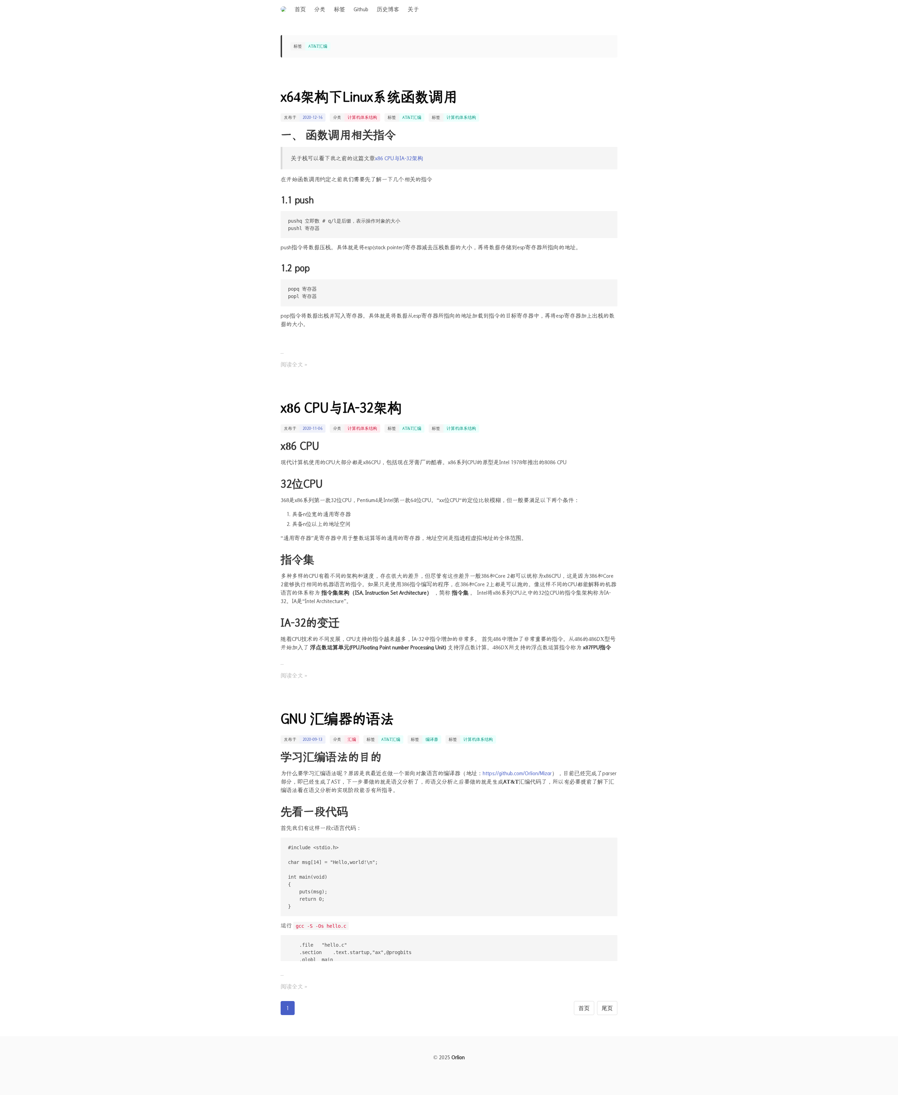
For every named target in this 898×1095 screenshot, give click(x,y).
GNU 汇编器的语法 (337, 719)
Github (361, 9)
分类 (320, 9)
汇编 (352, 739)
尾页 (607, 1008)
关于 (413, 9)
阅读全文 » (294, 364)
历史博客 (388, 9)
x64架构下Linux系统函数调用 (369, 97)
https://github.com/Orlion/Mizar (517, 773)
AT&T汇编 (411, 117)
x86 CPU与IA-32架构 (399, 158)
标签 (339, 9)
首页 (300, 9)
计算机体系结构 (362, 117)
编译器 (431, 739)
